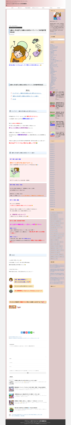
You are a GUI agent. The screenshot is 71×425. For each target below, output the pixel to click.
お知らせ (58, 225)
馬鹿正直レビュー (54, 258)
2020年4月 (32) (52, 204)
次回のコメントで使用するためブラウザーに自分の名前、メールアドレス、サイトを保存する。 (24, 370)
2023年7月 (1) (52, 151)
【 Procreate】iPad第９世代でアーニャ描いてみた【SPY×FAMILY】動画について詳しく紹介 (27, 414)
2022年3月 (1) (52, 164)
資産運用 (52, 256)
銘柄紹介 (62, 256)
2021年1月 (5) (52, 187)
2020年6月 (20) (52, 200)
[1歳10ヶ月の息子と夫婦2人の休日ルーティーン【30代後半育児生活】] (29, 332)
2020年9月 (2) (52, 195)
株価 (61, 246)
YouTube (51, 7)
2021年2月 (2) (52, 185)
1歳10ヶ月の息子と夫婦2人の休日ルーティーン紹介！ (26, 96)
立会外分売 (53, 250)
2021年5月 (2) (52, 183)
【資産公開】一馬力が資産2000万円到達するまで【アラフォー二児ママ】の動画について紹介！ (60, 115)
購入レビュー (20, 7)
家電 (52, 239)
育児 (62, 250)
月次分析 (52, 246)
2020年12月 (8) (52, 189)
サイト (10, 366)
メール (10, 362)
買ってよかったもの (54, 254)
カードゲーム (61, 233)
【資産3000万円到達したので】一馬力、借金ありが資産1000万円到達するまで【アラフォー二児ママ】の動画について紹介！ (57, 278)
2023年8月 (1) (52, 149)
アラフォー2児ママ (54, 233)
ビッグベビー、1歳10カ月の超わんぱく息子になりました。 (27, 93)
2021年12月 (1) (52, 170)
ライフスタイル (53, 237)
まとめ (14, 99)
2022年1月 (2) (52, 168)
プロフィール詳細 (53, 33)
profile (12, 7)
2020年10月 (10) (52, 193)
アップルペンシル (54, 231)
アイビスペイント (54, 229)
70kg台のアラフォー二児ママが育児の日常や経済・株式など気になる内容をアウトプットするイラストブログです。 (35, 422)
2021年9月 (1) (52, 176)
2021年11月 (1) (52, 172)
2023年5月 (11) (52, 155)
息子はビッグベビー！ (35, 7)
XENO (61, 223)
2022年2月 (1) (52, 166)
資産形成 (61, 254)
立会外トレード (59, 248)
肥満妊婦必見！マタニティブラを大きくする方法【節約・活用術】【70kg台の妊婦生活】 (30, 387)
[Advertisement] (28, 17)
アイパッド (59, 227)
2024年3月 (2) (52, 147)
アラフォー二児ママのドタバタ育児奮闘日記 (35, 421)
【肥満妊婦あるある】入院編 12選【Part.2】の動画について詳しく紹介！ (27, 394)
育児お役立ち (53, 252)
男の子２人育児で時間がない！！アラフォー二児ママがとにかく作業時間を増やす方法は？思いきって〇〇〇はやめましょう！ (57, 266)
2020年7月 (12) (52, 198)
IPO (52, 223)
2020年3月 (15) (52, 206)
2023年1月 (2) (52, 159)
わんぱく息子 (53, 227)
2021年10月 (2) (52, 174)
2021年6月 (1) (52, 181)
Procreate (56, 223)
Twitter (43, 7)
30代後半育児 (59, 212)
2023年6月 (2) (52, 153)
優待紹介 (59, 237)
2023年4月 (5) (52, 157)
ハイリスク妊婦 (53, 235)
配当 (57, 256)
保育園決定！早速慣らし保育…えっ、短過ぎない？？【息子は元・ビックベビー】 (29, 400)
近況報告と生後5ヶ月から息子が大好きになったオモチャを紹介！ (26, 380)
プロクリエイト (60, 235)
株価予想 (53, 248)
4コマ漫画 (53, 212)
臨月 (58, 252)
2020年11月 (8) (52, 191)
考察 (58, 250)
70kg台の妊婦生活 (27, 7)
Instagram (58, 7)
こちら (55, 31)
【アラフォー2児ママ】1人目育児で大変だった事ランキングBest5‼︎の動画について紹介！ (57, 282)
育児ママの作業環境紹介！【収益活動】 (18, 415)
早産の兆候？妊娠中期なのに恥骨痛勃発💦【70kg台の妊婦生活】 (26, 407)
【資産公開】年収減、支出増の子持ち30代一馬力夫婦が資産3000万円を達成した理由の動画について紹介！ (60, 105)
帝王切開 (56, 239)
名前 (10, 358)
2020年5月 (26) (52, 202)
